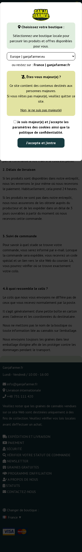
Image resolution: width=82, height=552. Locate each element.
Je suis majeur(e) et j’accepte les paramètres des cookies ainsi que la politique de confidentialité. (41, 127)
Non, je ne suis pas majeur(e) (41, 110)
